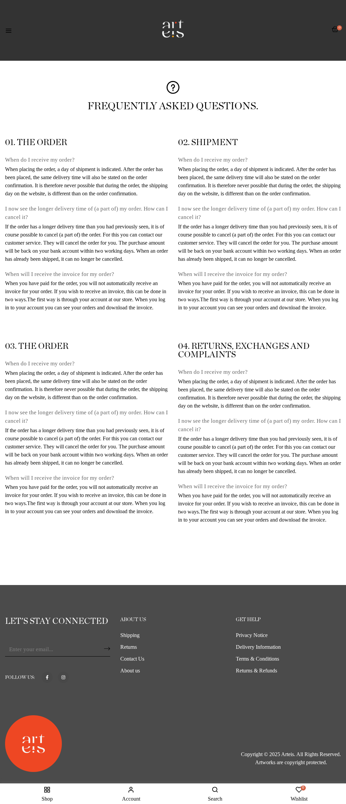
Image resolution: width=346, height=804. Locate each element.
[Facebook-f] (47, 677)
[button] (335, 32)
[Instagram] (63, 677)
